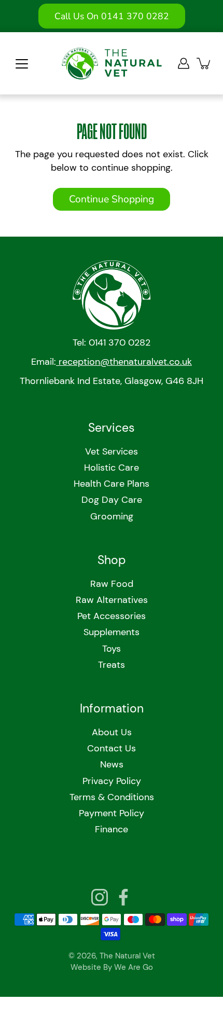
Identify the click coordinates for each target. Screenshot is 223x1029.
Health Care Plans (111, 483)
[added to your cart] (204, 63)
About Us (112, 732)
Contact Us (111, 748)
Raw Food (111, 583)
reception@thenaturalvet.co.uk (124, 361)
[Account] (183, 63)
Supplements (111, 632)
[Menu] (21, 64)
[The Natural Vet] (112, 63)
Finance (111, 829)
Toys (111, 648)
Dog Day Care (111, 499)
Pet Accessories (111, 616)
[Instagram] (99, 897)
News (111, 764)
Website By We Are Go (112, 967)
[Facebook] (123, 897)
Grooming (111, 516)
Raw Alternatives (112, 600)
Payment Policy (111, 813)
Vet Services (111, 451)
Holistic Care (111, 467)
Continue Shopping (111, 199)
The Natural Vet (127, 956)
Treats (111, 664)
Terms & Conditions (111, 797)
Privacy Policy (111, 781)
